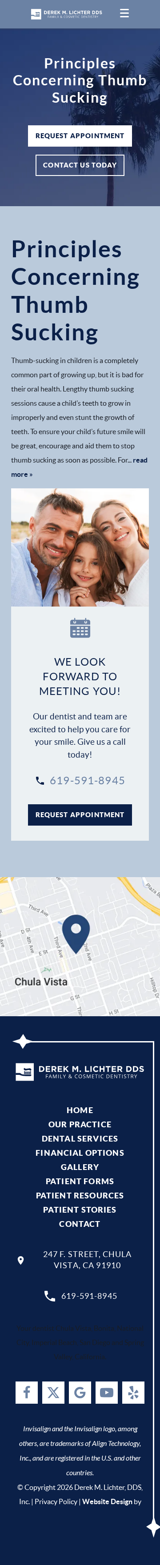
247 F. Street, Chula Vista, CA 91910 (87, 1260)
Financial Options (80, 1153)
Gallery (80, 1167)
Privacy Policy (56, 1501)
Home (80, 1110)
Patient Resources (80, 1195)
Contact (79, 1224)
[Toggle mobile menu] (124, 14)
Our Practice (80, 1124)
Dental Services (80, 1138)
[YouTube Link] (107, 1392)
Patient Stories (79, 1209)
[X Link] (53, 1392)
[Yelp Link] (133, 1392)
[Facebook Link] (27, 1392)
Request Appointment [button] (80, 136)
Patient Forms (80, 1181)
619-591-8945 (87, 780)
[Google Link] (80, 1392)
